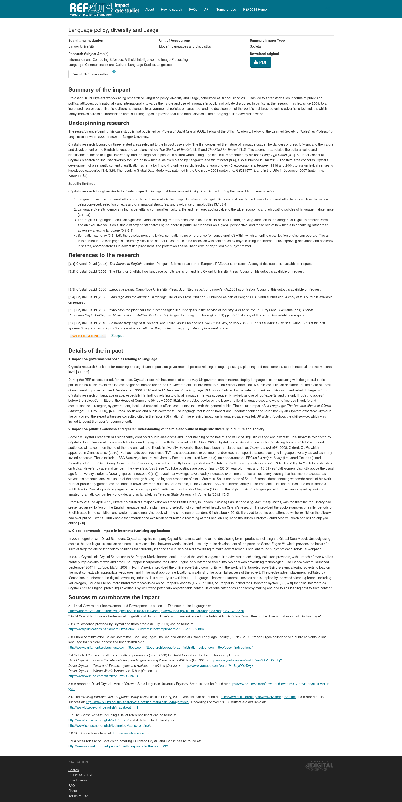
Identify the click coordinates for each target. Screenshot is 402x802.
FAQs (193, 9)
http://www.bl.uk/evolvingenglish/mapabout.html (103, 707)
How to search (171, 9)
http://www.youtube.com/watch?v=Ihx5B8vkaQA (103, 676)
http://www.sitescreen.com (132, 733)
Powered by (319, 761)
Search (73, 770)
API (206, 9)
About (149, 9)
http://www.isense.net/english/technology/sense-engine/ (109, 725)
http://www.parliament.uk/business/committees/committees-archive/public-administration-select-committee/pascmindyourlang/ (160, 647)
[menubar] (206, 9)
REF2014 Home (255, 9)
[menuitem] (149, 9)
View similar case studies (89, 74)
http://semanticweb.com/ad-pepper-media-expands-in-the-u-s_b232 (118, 746)
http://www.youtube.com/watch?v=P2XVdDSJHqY (246, 660)
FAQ (71, 785)
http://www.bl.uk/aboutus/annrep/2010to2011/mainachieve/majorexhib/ (137, 701)
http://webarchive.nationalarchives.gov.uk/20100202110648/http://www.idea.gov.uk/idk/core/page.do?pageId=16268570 (156, 610)
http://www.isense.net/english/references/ (98, 720)
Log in (329, 7)
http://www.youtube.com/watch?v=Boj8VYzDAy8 (219, 665)
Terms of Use (226, 9)
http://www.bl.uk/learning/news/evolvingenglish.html (258, 696)
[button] (114, 71)
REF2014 (103, 9)
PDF (263, 62)
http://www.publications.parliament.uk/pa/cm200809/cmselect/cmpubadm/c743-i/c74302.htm (136, 629)
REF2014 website (81, 775)
